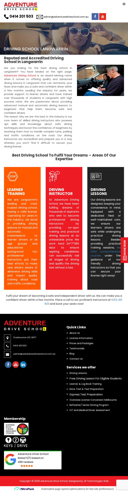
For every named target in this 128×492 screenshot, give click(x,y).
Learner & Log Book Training (86, 384)
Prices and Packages (81, 343)
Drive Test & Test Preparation (87, 389)
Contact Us (76, 358)
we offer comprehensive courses (106, 251)
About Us (75, 333)
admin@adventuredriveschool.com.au (66, 16)
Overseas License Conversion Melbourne (93, 400)
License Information (81, 338)
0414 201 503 (21, 16)
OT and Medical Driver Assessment (90, 410)
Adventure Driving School (20, 75)
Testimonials (77, 348)
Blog (72, 353)
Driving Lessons (78, 373)
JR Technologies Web (96, 481)
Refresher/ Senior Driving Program (89, 405)
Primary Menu (124, 4)
